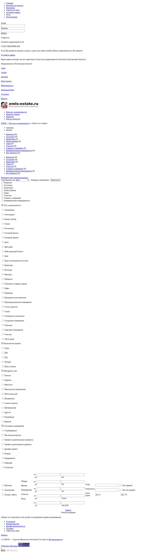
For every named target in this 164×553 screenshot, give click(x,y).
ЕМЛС (4, 123)
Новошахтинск (7, 90)
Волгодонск (6, 81)
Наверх (4, 535)
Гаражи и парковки (14, 148)
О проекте (10, 521)
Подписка (10, 8)
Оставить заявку (13, 12)
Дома (8, 143)
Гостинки (10, 137)
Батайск (4, 77)
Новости (10, 117)
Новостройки (12, 141)
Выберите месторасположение (14, 178)
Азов (3, 68)
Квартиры (10, 139)
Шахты (4, 99)
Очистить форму (68, 512)
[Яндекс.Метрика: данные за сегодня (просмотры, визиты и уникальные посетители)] (9, 546)
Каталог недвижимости (16, 112)
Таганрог (5, 94)
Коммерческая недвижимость (19, 150)
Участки (9, 146)
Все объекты (11, 153)
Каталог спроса (13, 114)
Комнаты (10, 134)
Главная (9, 3)
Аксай (4, 72)
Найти (68, 510)
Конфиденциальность (15, 526)
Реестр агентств (13, 119)
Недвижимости (55, 539)
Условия (9, 528)
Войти (4, 33)
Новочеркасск (7, 85)
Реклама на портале (14, 5)
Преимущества (12, 524)
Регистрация (11, 17)
